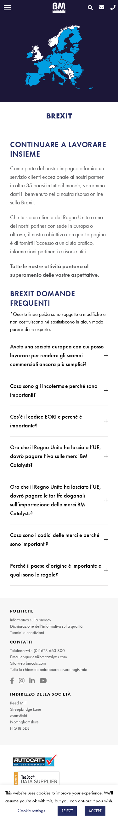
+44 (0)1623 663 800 (45, 650)
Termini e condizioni (27, 632)
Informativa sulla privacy (30, 620)
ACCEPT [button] (95, 810)
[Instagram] (22, 681)
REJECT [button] (67, 810)
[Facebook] (12, 681)
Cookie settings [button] (31, 810)
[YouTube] (43, 681)
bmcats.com (36, 663)
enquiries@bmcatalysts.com (43, 657)
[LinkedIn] (32, 681)
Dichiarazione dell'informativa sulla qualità (46, 626)
